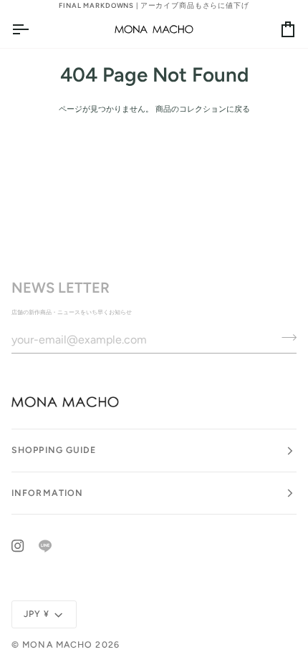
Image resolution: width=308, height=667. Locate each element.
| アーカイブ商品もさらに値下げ (154, 5)
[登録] (285, 337)
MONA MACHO (57, 644)
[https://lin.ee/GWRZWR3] (45, 546)
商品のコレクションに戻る (202, 109)
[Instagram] (17, 546)
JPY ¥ (37, 613)
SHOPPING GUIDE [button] (54, 449)
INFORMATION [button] (47, 492)
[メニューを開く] (32, 29)
